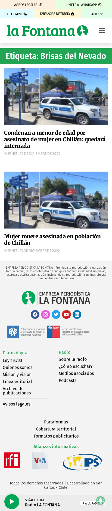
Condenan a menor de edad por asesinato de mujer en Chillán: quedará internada (54, 139)
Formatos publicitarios (56, 436)
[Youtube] (66, 314)
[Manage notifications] (100, 500)
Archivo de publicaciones (17, 391)
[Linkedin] (77, 314)
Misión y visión (17, 374)
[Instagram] (45, 314)
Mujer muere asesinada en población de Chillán (52, 239)
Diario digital (16, 352)
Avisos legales (16, 404)
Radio (64, 352)
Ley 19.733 (12, 360)
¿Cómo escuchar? (75, 366)
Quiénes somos (17, 367)
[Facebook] (35, 314)
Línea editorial (17, 381)
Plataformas (56, 422)
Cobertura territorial (56, 429)
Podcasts (67, 380)
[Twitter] (56, 314)
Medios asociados (76, 373)
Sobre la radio (73, 359)
